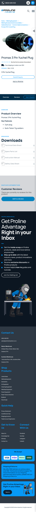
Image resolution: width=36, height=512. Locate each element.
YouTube (22, 436)
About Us (3, 433)
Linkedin (22, 441)
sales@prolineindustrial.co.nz (8, 341)
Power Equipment (5, 392)
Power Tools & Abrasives (7, 394)
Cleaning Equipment (6, 387)
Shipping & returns (6, 416)
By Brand (3, 397)
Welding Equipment (6, 379)
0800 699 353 (10, 3)
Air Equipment (4, 384)
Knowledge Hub (5, 436)
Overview (6, 97)
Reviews (17, 97)
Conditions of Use (5, 414)
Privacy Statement (6, 411)
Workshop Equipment (6, 389)
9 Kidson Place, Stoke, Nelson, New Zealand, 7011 (10, 349)
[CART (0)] (33, 3)
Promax (4, 68)
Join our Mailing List (11, 275)
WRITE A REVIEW (18, 199)
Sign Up (8, 492)
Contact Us (4, 441)
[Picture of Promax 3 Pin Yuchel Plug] (18, 42)
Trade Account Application (8, 419)
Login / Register (28, 3)
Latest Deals (4, 376)
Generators (4, 381)
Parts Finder (4, 400)
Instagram (22, 438)
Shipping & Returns (10, 476)
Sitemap (3, 438)
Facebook (22, 433)
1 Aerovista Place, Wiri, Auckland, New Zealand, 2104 (10, 359)
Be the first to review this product (21, 62)
